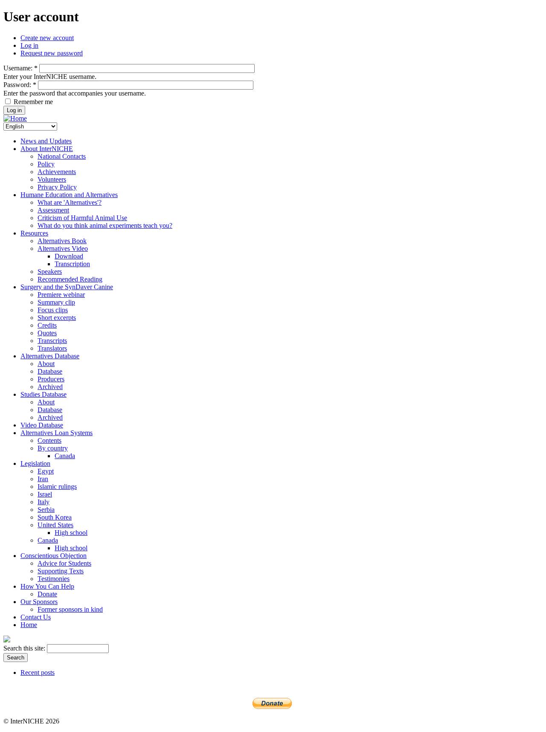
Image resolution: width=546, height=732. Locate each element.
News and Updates (46, 141)
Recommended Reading (70, 279)
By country (53, 448)
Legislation (35, 463)
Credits (47, 325)
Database (50, 371)
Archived (50, 386)
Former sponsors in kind (70, 609)
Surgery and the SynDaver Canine (66, 286)
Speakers (50, 271)
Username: (20, 68)
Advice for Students (64, 563)
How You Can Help (47, 586)
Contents (49, 440)
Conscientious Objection (53, 555)
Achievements (57, 171)
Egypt (46, 471)
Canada (65, 455)
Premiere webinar (61, 294)
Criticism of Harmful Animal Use (82, 217)
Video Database (41, 425)
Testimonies (54, 578)
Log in (29, 45)
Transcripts (52, 340)
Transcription (72, 263)
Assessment (53, 210)
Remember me (32, 101)
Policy (46, 164)
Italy (43, 501)
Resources (34, 233)
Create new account (47, 37)
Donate (47, 594)
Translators (52, 348)
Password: (19, 84)
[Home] (15, 118)
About (46, 363)
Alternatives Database (49, 356)
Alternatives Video (63, 248)
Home (28, 624)
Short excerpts (57, 317)
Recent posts (37, 672)
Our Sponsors (39, 601)
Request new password (51, 53)
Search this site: (25, 648)
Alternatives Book (62, 240)
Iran (43, 478)
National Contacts (62, 156)
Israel (45, 494)
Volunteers (52, 179)
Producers (51, 379)
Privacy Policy (57, 187)
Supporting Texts (61, 571)
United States (55, 525)
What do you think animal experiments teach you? (105, 225)
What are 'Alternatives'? (70, 202)
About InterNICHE (46, 148)
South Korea (55, 517)
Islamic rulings (57, 486)
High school (71, 532)
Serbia (46, 509)
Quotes (47, 333)
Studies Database (43, 394)
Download (69, 256)
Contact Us (35, 617)
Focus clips (53, 310)
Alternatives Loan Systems (56, 432)
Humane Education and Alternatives (69, 194)
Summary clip (56, 302)
